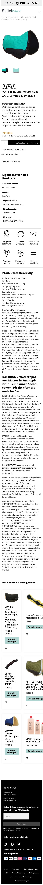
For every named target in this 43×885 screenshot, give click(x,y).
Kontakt (6, 869)
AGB (6, 873)
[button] (13, 149)
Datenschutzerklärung (31, 869)
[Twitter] (19, 844)
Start (3, 17)
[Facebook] (12, 844)
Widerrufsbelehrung (18, 873)
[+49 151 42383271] (32, 2)
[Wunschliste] (11, 2)
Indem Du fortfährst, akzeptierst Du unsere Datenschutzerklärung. (21, 829)
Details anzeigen (12, 640)
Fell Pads (20, 17)
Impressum (16, 869)
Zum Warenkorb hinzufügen (24, 143)
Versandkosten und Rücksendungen (21, 877)
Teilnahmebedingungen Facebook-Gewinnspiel (19, 849)
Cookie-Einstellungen (22, 881)
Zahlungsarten (33, 873)
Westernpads (11, 17)
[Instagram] (5, 844)
